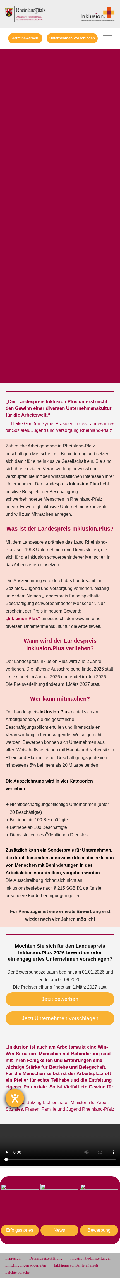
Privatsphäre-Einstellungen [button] (90, 1258)
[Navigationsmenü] (107, 36)
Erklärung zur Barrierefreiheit (76, 1265)
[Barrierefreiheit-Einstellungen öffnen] (15, 1098)
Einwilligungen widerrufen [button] (25, 1265)
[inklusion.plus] (98, 14)
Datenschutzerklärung (46, 1258)
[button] (60, 1146)
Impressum (13, 1258)
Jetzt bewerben (25, 38)
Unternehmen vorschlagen (72, 38)
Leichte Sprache (17, 1272)
